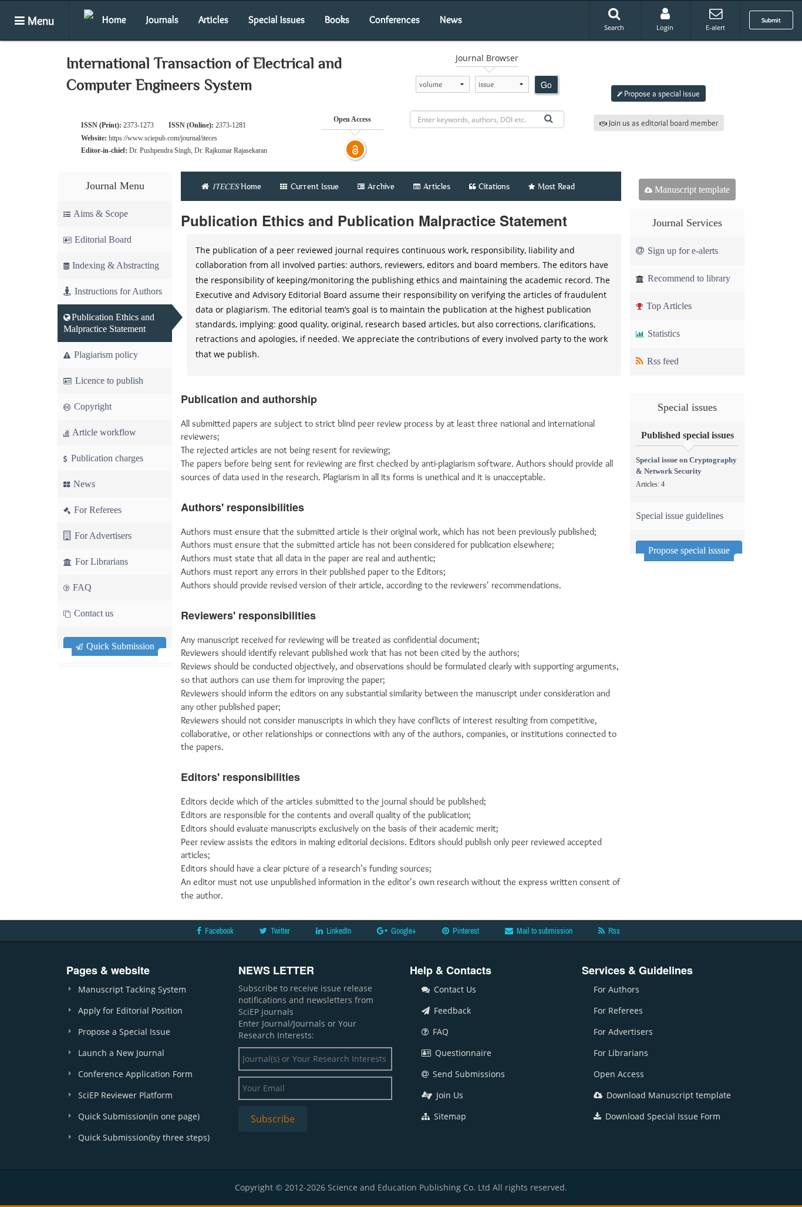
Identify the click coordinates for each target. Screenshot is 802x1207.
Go (546, 84)
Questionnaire (462, 1052)
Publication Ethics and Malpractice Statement (108, 323)
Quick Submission (119, 646)
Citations (494, 186)
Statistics (662, 333)
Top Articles (668, 306)
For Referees (97, 510)
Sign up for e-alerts (681, 251)
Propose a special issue (661, 93)
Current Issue (313, 186)
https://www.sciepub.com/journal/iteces (163, 138)
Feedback (451, 1010)
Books (337, 19)
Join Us (448, 1095)
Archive (381, 186)
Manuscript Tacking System (132, 989)
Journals (162, 19)
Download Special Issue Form (661, 1116)
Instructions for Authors (118, 291)
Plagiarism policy (105, 355)
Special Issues (276, 19)
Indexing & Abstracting (115, 265)
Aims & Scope (100, 214)
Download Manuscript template (667, 1095)
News (451, 19)
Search (614, 27)
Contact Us (454, 989)
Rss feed (662, 361)
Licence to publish (108, 380)
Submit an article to (661, 64)
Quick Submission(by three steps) (144, 1137)
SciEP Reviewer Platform (125, 1095)
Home (114, 19)
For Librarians (100, 561)
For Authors (616, 989)
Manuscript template (691, 190)
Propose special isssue (689, 550)
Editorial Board (103, 239)
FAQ (81, 587)
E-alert (715, 27)
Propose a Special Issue (124, 1031)
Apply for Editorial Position (130, 1010)
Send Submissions (467, 1073)
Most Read (556, 186)
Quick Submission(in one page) (139, 1116)
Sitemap (449, 1116)
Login (664, 27)
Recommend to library (687, 278)
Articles (213, 19)
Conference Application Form (135, 1073)
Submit (771, 20)
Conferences (394, 19)
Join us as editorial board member (662, 123)
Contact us (92, 613)
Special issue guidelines (679, 516)
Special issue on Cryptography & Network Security (686, 465)
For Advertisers (102, 536)
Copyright (92, 406)
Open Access (619, 1073)
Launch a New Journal (121, 1052)
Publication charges (106, 458)
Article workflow (103, 432)
